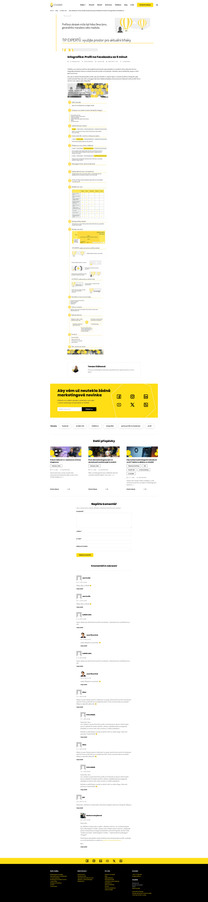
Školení (99, 5)
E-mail (79, 539)
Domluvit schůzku (145, 5)
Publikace (118, 5)
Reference (108, 5)
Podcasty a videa (56, 466)
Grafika (52, 884)
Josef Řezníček (66, 470)
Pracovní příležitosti (110, 888)
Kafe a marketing (109, 884)
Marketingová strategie (56, 874)
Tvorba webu (53, 886)
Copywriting (53, 881)
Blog (125, 5)
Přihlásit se (89, 409)
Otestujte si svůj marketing (112, 881)
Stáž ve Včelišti (109, 889)
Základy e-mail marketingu (85, 879)
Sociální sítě (63, 10)
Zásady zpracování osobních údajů (141, 893)
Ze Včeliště (131, 473)
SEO (145, 466)
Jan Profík (86, 578)
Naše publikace (109, 878)
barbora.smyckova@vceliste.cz (112, 840)
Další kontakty (136, 888)
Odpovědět (79, 589)
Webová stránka (82, 546)
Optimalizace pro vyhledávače (58, 876)
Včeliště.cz (95, 426)
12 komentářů (126, 61)
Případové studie (109, 879)
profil (149, 426)
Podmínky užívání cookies (139, 895)
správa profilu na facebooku (130, 426)
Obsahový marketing (133, 466)
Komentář (80, 511)
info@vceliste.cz (136, 876)
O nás (132, 5)
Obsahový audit (82, 876)
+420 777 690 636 (137, 874)
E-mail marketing (143, 470)
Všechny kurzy (81, 874)
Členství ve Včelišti (110, 874)
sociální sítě (80, 426)
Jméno (79, 531)
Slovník (107, 886)
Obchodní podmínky (137, 891)
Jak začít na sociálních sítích (85, 878)
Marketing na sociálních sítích (58, 879)
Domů (52, 10)
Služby (82, 5)
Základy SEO (81, 881)
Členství (91, 5)
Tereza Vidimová (88, 61)
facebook (65, 426)
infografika (110, 426)
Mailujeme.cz (108, 883)
